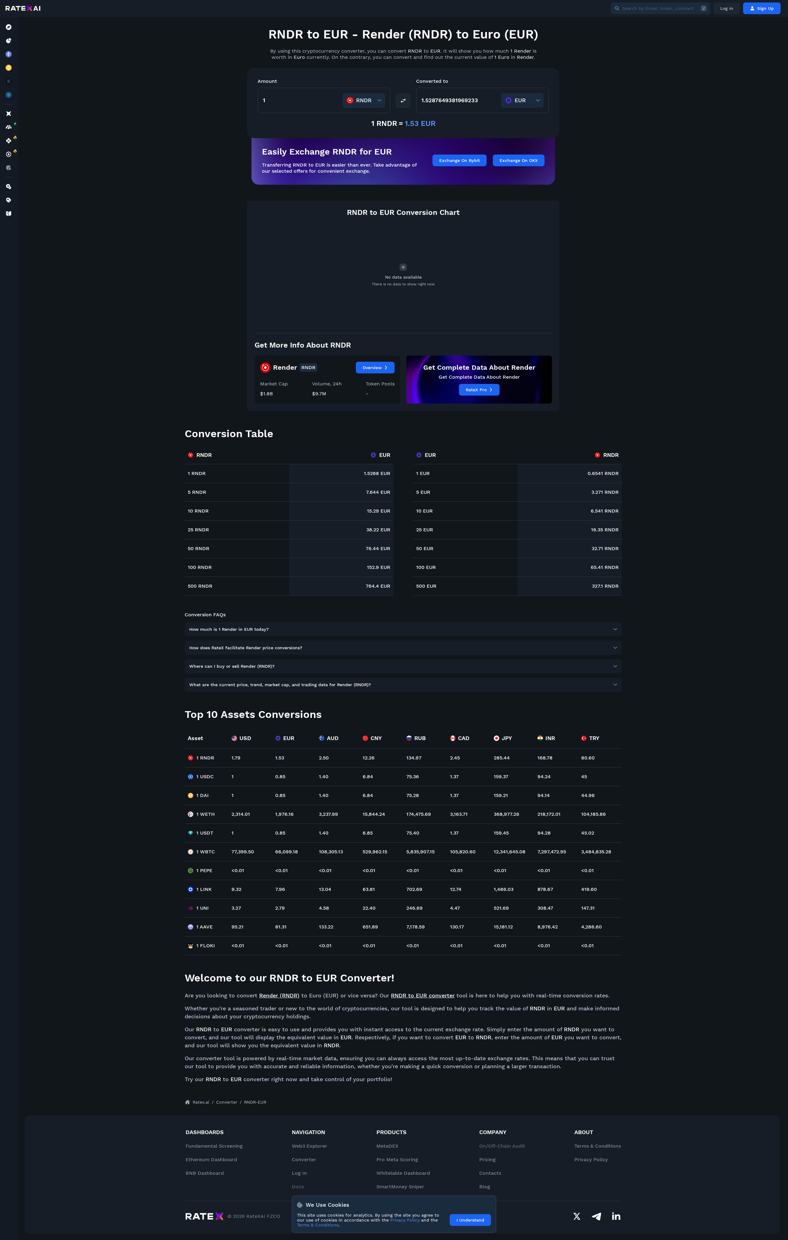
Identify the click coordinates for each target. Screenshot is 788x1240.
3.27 (236, 908)
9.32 (236, 889)
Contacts (490, 1173)
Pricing (487, 1159)
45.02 (587, 833)
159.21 (501, 795)
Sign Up (765, 8)
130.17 (457, 927)
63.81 (369, 889)
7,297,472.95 (551, 852)
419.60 (589, 889)
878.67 (545, 889)
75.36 (412, 776)
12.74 (455, 889)
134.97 (413, 758)
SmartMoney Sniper (400, 1187)
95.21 (237, 927)
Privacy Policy (591, 1159)
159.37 (501, 776)
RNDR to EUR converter (423, 995)
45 (584, 776)
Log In (726, 8)
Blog (484, 1187)
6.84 (368, 776)
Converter (304, 1159)
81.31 (281, 927)
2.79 (280, 908)
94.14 (543, 795)
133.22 (326, 927)
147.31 (588, 908)
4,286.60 (591, 927)
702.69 (414, 889)
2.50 (324, 758)
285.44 (502, 758)
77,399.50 (242, 852)
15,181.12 (503, 927)
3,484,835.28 (596, 852)
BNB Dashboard (205, 1173)
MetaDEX (387, 1146)
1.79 (235, 758)
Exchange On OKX (519, 160)
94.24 (544, 776)
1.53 (279, 758)
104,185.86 (593, 814)
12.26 (369, 758)
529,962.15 (375, 852)
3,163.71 (459, 814)
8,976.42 (547, 927)
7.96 (280, 889)
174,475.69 (418, 814)
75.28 (412, 795)
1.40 (323, 776)
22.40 (369, 908)
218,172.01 (549, 814)
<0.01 (237, 870)
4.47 (455, 908)
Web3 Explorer (309, 1146)
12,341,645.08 (509, 852)
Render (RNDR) (279, 995)
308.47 (545, 908)
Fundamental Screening (214, 1146)
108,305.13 (331, 852)
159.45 (501, 833)
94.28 (544, 833)
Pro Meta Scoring (397, 1159)
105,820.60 (463, 852)
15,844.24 (374, 814)
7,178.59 (415, 927)
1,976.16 (284, 814)
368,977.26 (506, 814)
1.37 (454, 776)
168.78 (545, 758)
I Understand (470, 1220)
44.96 (588, 795)
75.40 (412, 833)
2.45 (455, 758)
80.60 (588, 758)
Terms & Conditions (597, 1146)
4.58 (324, 908)
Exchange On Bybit (459, 160)
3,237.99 (328, 814)
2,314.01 (240, 814)
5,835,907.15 (420, 852)
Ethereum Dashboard (211, 1159)
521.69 (501, 908)
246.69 (414, 908)
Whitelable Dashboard (403, 1173)
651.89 (370, 927)
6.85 (368, 833)
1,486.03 (503, 889)
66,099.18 (286, 852)
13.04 (325, 889)
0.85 (280, 776)
